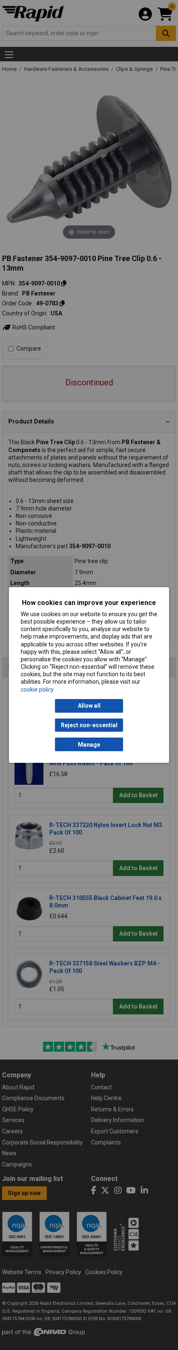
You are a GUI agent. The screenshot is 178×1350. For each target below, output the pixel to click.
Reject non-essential (89, 725)
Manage (89, 744)
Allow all (89, 705)
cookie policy (37, 689)
